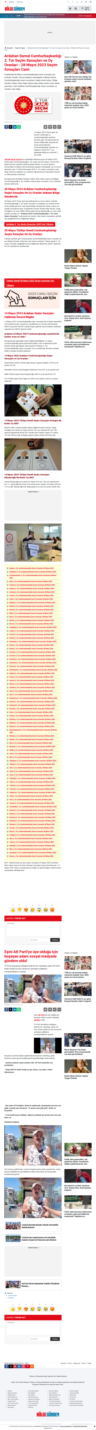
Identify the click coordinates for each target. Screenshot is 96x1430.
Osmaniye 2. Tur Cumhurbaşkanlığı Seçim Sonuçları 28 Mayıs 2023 (32, 852)
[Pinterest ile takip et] (28, 1366)
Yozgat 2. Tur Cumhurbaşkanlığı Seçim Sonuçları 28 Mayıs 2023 (31, 803)
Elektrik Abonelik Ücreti (54, 1395)
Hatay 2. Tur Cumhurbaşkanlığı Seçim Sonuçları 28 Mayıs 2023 (31, 677)
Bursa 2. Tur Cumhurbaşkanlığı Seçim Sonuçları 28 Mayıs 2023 (31, 624)
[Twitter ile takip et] (11, 1366)
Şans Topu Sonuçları (13, 1399)
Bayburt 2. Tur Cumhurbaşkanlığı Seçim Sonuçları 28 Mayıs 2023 (32, 814)
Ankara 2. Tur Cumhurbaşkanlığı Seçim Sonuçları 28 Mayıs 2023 (31, 588)
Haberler (10, 1391)
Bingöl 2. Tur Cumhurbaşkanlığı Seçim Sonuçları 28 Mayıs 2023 (31, 609)
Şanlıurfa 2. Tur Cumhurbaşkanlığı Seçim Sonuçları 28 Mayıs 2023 (32, 792)
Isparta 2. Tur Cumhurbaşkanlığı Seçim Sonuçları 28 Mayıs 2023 (31, 680)
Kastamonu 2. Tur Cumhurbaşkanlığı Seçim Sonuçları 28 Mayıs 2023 (33, 698)
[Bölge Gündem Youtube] (82, 2)
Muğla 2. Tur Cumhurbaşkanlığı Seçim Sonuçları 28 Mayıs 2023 (31, 739)
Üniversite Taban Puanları (76, 1401)
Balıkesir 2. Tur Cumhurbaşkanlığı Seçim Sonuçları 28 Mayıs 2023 (32, 602)
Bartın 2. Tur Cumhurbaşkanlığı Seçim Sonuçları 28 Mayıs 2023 (31, 831)
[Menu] (70, 8)
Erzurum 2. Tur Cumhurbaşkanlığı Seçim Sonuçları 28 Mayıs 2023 (32, 655)
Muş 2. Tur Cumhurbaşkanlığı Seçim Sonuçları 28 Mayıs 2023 (30, 743)
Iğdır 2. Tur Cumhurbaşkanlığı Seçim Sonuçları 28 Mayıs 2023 (30, 838)
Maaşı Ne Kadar (12, 1405)
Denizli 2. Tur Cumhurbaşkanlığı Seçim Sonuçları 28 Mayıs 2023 (31, 638)
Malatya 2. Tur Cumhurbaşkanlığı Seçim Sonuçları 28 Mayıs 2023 (32, 723)
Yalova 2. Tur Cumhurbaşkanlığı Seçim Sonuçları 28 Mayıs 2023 (31, 842)
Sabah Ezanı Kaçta (33, 1397)
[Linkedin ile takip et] (19, 1366)
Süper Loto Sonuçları (54, 1399)
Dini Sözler (72, 1399)
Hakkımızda (76, 1363)
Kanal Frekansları (53, 1397)
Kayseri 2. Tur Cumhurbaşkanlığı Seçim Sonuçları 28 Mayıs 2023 (31, 701)
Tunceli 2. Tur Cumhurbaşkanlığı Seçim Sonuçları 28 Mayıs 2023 (31, 789)
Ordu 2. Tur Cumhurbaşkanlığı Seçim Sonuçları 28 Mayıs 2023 (31, 753)
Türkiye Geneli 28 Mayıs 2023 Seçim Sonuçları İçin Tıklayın (30, 282)
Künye (70, 1363)
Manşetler (11, 2)
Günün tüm (85, 16)
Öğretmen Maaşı (32, 1405)
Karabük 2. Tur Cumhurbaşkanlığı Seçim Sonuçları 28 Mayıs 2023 (32, 845)
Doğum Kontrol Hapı (33, 1401)
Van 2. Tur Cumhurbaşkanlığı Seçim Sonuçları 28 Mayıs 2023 (30, 799)
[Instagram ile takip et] (23, 1366)
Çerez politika (64, 1426)
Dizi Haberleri (31, 1395)
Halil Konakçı (73, 1395)
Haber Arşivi (19, 2)
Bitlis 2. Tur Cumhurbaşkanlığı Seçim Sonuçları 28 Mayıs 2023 (31, 613)
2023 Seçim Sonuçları (54, 1405)
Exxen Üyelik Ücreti (12, 1397)
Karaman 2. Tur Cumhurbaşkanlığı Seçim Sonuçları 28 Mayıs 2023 (32, 817)
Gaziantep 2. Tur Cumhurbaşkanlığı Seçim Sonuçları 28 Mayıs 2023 (32, 663)
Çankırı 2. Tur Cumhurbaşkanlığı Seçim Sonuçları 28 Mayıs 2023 (31, 631)
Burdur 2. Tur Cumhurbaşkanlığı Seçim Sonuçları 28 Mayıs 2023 (31, 620)
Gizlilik (89, 1363)
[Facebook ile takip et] (6, 1366)
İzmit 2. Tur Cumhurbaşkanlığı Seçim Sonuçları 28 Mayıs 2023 (31, 712)
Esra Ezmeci (73, 1397)
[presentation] (6, 16)
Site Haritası (11, 1407)
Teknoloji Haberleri (74, 1393)
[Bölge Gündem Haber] (14, 8)
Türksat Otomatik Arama (55, 1403)
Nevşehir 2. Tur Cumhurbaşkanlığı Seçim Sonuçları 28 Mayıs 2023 (32, 746)
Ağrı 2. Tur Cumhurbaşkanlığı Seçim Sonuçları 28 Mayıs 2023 (30, 581)
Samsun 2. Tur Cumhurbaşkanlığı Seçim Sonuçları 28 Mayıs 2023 (32, 764)
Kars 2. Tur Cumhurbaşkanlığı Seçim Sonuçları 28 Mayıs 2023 (30, 694)
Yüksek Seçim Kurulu (13, 159)
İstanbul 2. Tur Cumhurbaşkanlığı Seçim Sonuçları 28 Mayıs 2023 (32, 687)
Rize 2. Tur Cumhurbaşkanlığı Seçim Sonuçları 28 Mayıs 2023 (30, 757)
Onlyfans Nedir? (12, 1401)
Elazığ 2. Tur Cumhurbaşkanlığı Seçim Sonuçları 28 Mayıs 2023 (31, 648)
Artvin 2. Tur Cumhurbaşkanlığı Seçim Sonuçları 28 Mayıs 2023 (31, 595)
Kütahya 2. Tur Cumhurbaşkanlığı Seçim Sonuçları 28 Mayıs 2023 (32, 719)
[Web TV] (86, 2)
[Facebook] (6, 127)
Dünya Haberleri (53, 1393)
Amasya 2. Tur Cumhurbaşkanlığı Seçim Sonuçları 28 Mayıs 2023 (32, 585)
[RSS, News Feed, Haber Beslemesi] (32, 1366)
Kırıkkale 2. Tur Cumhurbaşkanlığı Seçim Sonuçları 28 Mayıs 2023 (32, 821)
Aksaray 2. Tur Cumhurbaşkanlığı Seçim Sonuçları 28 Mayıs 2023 (32, 810)
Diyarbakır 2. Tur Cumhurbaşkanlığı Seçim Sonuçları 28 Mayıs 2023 (32, 641)
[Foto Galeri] (91, 2)
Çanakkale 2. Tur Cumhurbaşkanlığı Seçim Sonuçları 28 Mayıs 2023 (32, 627)
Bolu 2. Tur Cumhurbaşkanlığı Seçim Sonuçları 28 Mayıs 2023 (30, 617)
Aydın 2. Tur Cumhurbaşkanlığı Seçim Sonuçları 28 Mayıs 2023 (31, 599)
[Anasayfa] (5, 2)
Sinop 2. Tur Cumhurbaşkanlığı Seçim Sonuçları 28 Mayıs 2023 (31, 771)
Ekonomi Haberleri (53, 1391)
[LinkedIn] (15, 127)
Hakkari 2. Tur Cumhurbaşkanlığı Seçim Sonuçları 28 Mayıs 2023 (32, 673)
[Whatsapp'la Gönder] (19, 127)
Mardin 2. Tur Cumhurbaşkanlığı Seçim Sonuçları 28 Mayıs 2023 (31, 736)
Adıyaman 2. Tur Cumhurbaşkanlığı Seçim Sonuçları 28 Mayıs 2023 (32, 572)
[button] (50, 127)
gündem (37, 1020)
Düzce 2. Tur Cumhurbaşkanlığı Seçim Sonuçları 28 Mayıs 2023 (31, 856)
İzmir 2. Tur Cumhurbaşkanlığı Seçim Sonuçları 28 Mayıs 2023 (31, 691)
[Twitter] (10, 127)
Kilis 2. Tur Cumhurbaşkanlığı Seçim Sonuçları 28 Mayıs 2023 (30, 849)
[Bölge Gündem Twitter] (68, 2)
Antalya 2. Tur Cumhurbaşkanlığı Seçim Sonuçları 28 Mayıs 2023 (31, 592)
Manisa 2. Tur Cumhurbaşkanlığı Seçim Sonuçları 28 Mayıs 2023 (31, 726)
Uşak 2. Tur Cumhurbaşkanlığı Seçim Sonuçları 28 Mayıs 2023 (31, 796)
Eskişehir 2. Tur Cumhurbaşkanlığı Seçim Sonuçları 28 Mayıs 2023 (32, 659)
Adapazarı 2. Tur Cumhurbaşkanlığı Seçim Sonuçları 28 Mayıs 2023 (32, 761)
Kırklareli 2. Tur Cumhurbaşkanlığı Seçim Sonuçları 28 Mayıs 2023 (32, 705)
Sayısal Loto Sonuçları (34, 1399)
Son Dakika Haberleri (33, 1391)
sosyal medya (12, 1295)
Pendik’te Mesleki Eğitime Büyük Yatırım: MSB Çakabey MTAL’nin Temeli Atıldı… (42, 16)
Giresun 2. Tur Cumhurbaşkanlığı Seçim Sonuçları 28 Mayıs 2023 (32, 666)
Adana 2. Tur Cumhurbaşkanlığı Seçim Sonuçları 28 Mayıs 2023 (31, 568)
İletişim (83, 1363)
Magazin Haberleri (12, 1393)
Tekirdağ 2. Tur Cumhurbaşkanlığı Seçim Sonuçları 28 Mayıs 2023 (32, 778)
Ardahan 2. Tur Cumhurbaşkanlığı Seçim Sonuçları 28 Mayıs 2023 (32, 835)
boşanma (11, 1298)
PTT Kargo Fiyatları (33, 1403)
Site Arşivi (30, 1407)
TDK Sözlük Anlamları (54, 1401)
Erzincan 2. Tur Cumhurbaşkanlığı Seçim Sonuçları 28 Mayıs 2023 (32, 652)
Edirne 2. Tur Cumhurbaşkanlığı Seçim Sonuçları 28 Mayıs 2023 (31, 645)
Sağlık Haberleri (11, 1395)
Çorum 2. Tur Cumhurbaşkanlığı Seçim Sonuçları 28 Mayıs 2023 (31, 634)
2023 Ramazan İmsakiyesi (76, 1405)
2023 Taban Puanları (13, 1403)
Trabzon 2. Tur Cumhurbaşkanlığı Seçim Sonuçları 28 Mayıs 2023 (32, 785)
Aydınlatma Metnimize (80, 1426)
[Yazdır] (45, 127)
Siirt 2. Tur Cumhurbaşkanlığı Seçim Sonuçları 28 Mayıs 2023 (30, 768)
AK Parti (41, 1015)
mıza (70, 1426)
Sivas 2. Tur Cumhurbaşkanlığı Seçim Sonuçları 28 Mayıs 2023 (31, 775)
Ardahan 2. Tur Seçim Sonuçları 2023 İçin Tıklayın (29, 224)
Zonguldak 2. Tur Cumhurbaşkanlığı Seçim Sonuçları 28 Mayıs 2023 (33, 806)
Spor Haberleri (31, 1393)
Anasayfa (10, 48)
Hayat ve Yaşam (20, 48)
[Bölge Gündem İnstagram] (77, 2)
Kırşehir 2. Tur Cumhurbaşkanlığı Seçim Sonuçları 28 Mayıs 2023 (32, 708)
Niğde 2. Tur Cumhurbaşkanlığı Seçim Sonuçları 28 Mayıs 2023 (31, 750)
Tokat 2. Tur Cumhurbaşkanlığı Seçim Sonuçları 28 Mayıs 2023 (31, 782)
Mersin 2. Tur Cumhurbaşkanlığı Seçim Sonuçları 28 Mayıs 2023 (31, 684)
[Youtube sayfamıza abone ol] (15, 1366)
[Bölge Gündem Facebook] (73, 2)
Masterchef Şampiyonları (76, 1403)
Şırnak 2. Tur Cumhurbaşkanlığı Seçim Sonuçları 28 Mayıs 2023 (31, 828)
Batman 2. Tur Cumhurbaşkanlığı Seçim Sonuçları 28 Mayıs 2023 (32, 824)
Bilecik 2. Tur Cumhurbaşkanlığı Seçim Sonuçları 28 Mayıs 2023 (31, 606)
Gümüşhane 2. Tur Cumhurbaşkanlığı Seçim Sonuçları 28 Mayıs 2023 (33, 670)
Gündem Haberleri (74, 1391)
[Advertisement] (18, 142)
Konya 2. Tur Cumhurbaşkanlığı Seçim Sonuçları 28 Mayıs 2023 (31, 716)
